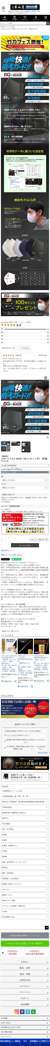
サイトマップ (6, 1036)
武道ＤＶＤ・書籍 (8, 900)
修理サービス (7, 895)
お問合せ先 (25, 980)
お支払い (25, 962)
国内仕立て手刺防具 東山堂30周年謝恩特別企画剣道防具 (23, 802)
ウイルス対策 (10, 27)
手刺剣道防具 (7, 807)
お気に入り (25, 19)
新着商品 (5, 19)
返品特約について (7, 550)
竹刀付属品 (6, 824)
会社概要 (25, 1004)
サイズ (4, 484)
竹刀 (25, 1041)
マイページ (36, 19)
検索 (48, 23)
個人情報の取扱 (6, 1032)
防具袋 (4, 856)
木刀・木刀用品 (7, 829)
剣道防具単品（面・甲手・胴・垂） (16, 796)
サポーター (6, 889)
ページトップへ (47, 928)
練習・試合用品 (7, 873)
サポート (25, 998)
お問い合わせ (6, 1023)
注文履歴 (14, 19)
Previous (3, 407)
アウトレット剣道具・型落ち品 (13, 906)
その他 (4, 911)
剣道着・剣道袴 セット (10, 846)
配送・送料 (25, 968)
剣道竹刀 (5, 818)
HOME (3, 27)
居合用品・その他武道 (10, 878)
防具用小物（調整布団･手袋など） (14, 813)
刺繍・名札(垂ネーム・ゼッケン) (14, 862)
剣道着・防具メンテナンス (12, 884)
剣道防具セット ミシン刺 (12, 791)
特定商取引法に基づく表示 (10, 1027)
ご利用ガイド (45, 1041)
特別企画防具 (5, 1041)
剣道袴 (4, 840)
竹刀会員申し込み (8, 917)
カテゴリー (25, 986)
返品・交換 (25, 974)
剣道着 (4, 835)
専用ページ (32, 748)
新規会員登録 (43, 753)
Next (46, 407)
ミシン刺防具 (15, 1041)
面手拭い (5, 867)
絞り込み (26, 348)
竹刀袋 (4, 851)
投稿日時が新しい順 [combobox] (8, 348)
